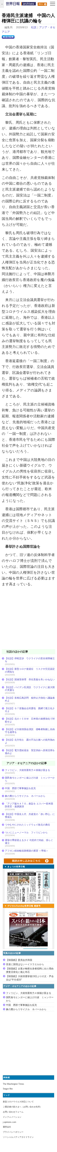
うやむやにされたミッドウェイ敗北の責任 (27, 824)
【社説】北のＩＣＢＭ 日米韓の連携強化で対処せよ (30, 720)
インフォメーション (12, 1117)
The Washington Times (13, 1084)
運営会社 (7, 1127)
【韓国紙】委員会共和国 (19, 960)
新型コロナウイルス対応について (18, 1101)
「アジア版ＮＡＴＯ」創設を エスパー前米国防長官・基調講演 (29, 805)
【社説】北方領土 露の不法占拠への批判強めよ (30, 741)
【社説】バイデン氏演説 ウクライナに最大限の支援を (30, 688)
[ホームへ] (21, 4)
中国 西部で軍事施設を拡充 (20, 788)
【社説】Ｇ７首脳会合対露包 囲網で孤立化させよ (30, 710)
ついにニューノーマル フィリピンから (26, 832)
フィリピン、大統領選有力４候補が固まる (27, 770)
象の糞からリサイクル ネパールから (25, 796)
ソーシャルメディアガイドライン (18, 1137)
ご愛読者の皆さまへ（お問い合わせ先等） (22, 1107)
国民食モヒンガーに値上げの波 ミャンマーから (30, 779)
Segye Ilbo (8, 1089)
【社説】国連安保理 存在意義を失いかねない (30, 679)
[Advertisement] (28, 620)
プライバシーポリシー (13, 1132)
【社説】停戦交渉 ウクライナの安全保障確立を (30, 660)
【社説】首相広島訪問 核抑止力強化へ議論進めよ (30, 699)
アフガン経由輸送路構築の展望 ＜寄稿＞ (26, 850)
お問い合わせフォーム (13, 1112)
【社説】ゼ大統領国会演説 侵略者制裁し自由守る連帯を (30, 730)
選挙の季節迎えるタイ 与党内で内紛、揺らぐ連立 (29, 841)
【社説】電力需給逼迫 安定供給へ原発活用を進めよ (30, 751)
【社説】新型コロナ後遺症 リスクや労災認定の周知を (30, 670)
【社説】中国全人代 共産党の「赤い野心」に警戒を (30, 815)
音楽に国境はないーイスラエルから (25, 964)
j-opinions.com (9, 1122)
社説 (33, 27)
